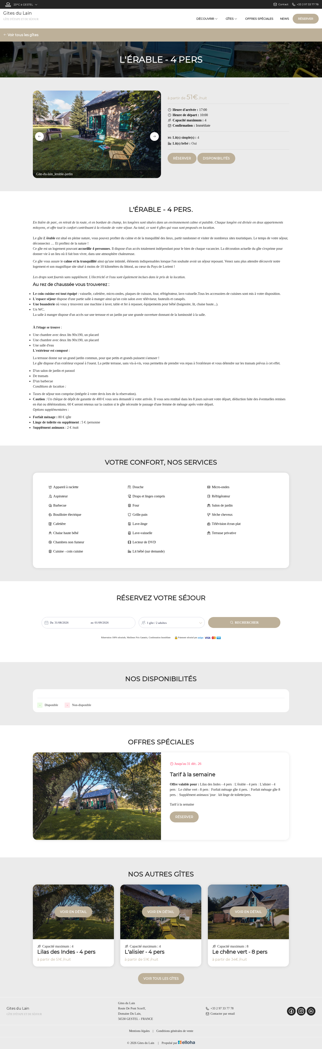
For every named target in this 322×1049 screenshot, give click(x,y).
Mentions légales (139, 1031)
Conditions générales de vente (174, 1031)
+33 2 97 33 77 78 (222, 1008)
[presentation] (39, 136)
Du (51, 622)
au (92, 622)
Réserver (305, 18)
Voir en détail (73, 912)
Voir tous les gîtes (22, 35)
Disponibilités (216, 158)
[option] (161, 796)
